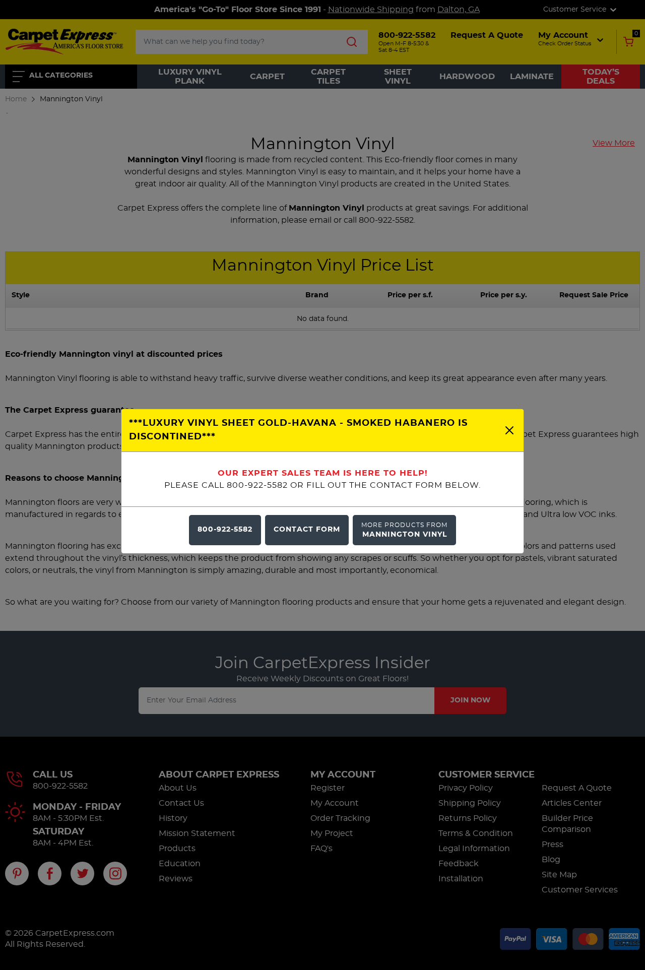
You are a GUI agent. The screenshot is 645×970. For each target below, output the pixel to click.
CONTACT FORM (307, 529)
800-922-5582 (225, 529)
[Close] (509, 430)
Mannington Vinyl (404, 530)
